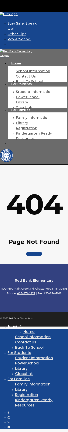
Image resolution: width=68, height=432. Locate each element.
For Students (19, 352)
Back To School (29, 347)
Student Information (34, 358)
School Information (33, 336)
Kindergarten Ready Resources (34, 402)
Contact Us (25, 342)
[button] (4, 56)
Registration (26, 394)
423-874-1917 (26, 293)
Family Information (32, 384)
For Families (19, 379)
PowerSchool (27, 363)
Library (21, 368)
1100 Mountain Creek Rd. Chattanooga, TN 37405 (34, 288)
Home (29, 331)
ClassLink (24, 373)
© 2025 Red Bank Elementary (16, 318)
